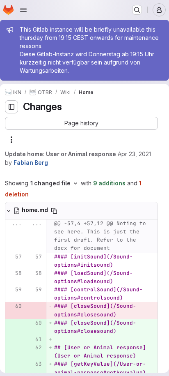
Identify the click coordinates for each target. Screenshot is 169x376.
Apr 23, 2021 (134, 153)
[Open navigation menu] (23, 9)
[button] (81, 123)
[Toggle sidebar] (11, 106)
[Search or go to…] (137, 10)
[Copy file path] (54, 211)
